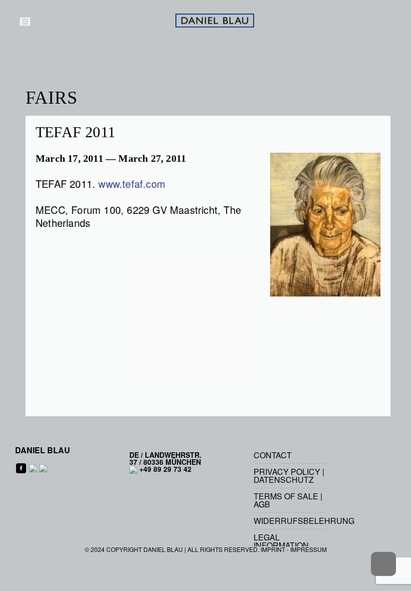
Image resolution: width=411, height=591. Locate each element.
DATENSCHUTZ (284, 479)
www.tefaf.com (131, 183)
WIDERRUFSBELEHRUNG (304, 520)
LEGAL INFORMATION (281, 541)
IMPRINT (273, 549)
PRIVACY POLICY (287, 471)
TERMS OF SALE (286, 496)
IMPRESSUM (308, 549)
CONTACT (273, 455)
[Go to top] (383, 564)
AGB (262, 504)
